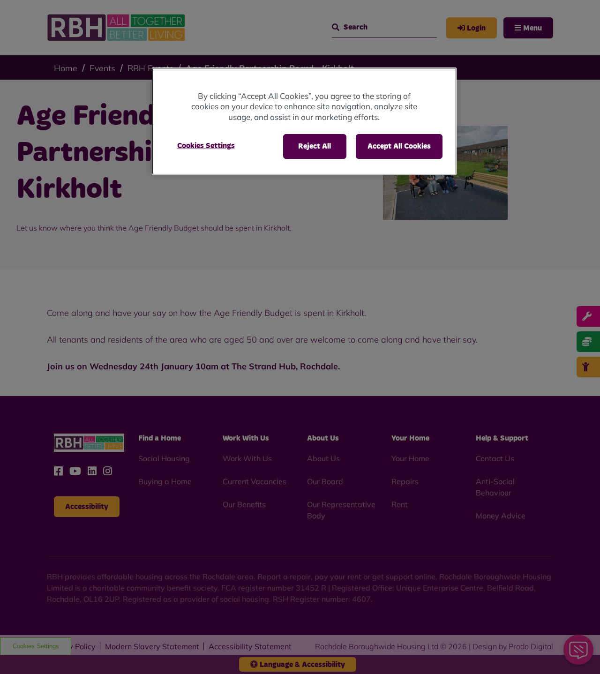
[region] (304, 121)
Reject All (314, 146)
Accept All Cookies (399, 146)
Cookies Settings (206, 146)
